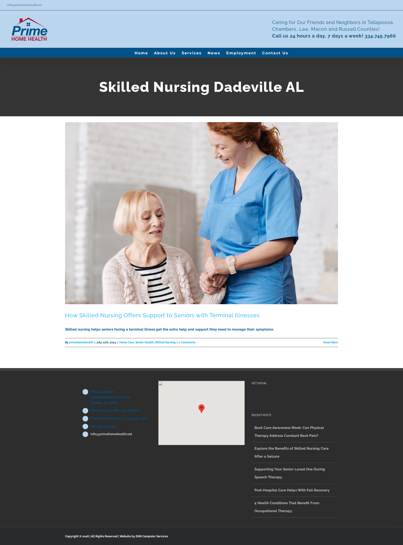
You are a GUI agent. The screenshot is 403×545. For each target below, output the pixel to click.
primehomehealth (81, 342)
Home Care (126, 342)
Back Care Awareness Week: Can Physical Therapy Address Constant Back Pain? (289, 432)
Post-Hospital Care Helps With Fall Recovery (292, 490)
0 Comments (187, 342)
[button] (296, 52)
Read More (330, 342)
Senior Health (144, 342)
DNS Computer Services (152, 536)
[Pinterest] (259, 396)
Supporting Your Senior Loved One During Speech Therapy (289, 473)
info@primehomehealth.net (24, 5)
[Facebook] (253, 396)
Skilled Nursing (165, 342)
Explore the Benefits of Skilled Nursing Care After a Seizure (291, 452)
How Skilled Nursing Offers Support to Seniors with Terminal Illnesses (162, 315)
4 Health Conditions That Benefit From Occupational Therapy (286, 507)
